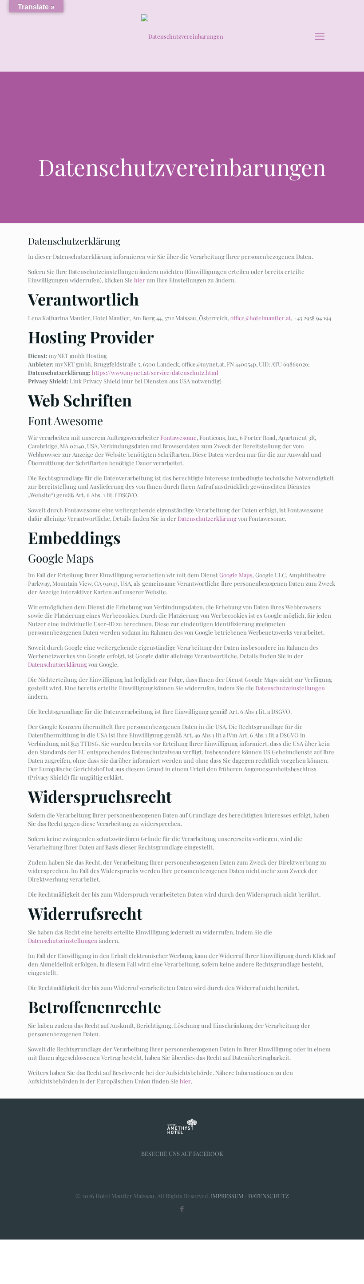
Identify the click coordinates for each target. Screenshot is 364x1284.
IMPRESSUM (227, 1195)
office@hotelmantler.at (260, 318)
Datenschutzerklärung (207, 518)
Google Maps (236, 575)
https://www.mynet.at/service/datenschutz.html (155, 372)
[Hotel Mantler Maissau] (182, 35)
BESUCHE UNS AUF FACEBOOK (182, 1153)
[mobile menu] (319, 35)
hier (139, 280)
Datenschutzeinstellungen (290, 688)
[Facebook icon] (182, 1208)
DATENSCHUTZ (268, 1195)
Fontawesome (178, 437)
